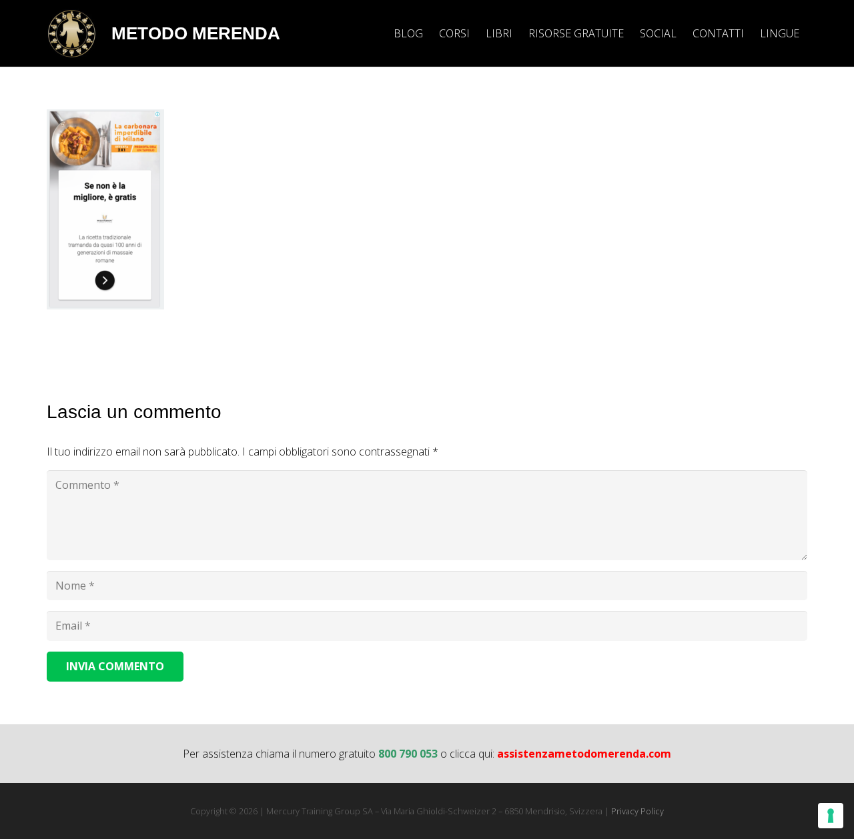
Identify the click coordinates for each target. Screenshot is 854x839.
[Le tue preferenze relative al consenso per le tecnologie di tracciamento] (830, 815)
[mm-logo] (72, 34)
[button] (809, 33)
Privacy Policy (637, 811)
